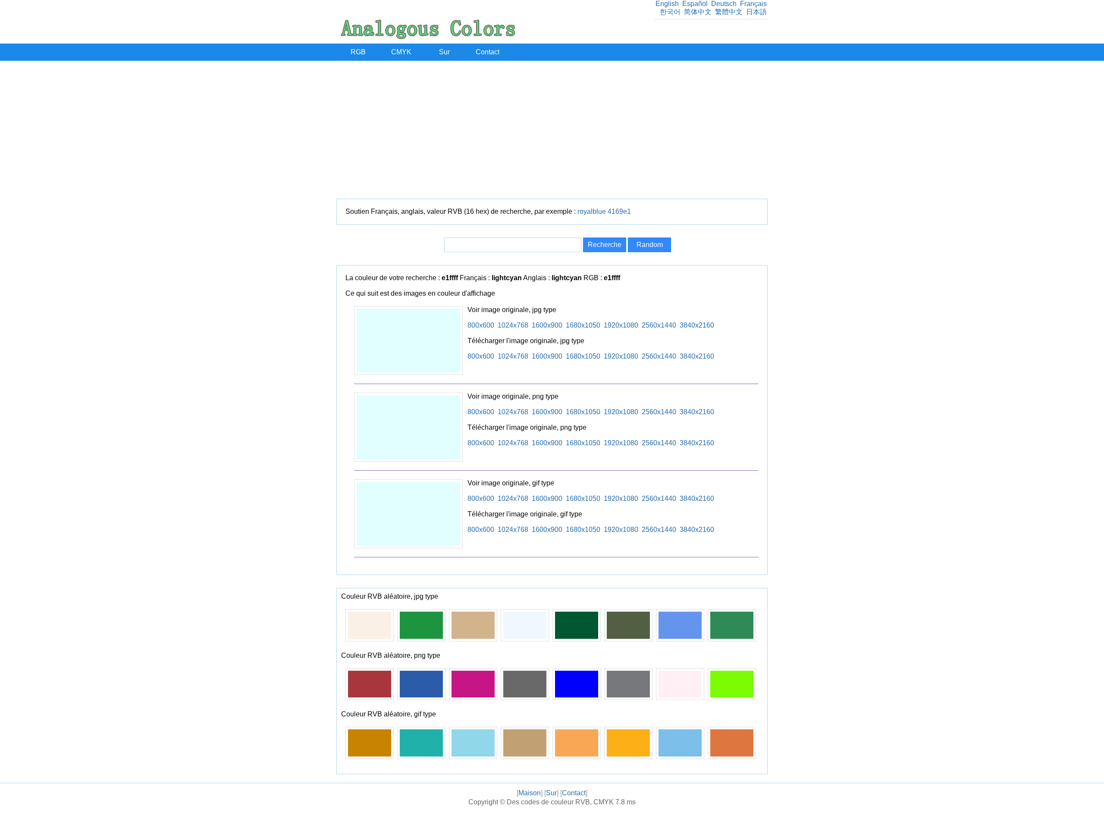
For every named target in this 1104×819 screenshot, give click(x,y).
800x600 (480, 325)
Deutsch (724, 3)
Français (753, 3)
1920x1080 (621, 325)
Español (695, 3)
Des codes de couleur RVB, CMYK (560, 802)
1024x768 (513, 325)
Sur (444, 52)
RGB (358, 52)
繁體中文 (729, 12)
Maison (529, 793)
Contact (487, 52)
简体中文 (698, 12)
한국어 (670, 12)
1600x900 (547, 325)
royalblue (591, 211)
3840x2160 (697, 325)
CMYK (401, 52)
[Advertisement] (552, 129)
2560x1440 (659, 325)
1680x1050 (583, 325)
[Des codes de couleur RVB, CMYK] (428, 37)
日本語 (756, 12)
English (667, 3)
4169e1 (619, 211)
